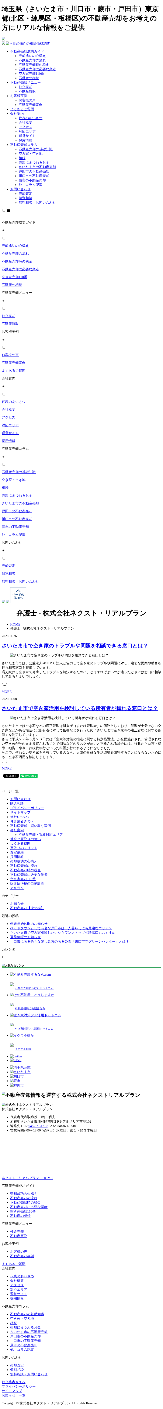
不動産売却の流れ (32, 60)
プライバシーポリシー (27, 808)
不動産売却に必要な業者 (37, 69)
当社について (20, 817)
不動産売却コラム (23, 144)
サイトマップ (20, 812)
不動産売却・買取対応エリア (41, 834)
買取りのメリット (23, 848)
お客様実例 (18, 96)
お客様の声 (27, 100)
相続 (22, 158)
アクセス (25, 127)
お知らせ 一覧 (13, 1395)
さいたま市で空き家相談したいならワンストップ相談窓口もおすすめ (62, 932)
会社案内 (17, 113)
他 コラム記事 (30, 184)
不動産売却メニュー (25, 82)
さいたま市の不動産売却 (37, 167)
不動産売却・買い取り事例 (30, 825)
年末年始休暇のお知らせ (29, 924)
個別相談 (25, 198)
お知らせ (17, 903)
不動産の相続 (29, 78)
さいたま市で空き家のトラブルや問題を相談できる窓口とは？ (75, 645)
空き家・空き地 (30, 153)
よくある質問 (20, 843)
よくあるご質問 (22, 109)
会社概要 (25, 122)
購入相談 (17, 803)
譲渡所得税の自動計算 (27, 883)
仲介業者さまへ (22, 821)
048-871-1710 (38, 1126)
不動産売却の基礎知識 (36, 149)
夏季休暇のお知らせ (25, 937)
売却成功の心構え (32, 56)
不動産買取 (27, 91)
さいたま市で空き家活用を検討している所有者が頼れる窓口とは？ (80, 708)
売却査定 (25, 193)
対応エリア (27, 131)
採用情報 (25, 140)
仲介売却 (25, 87)
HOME (15, 624)
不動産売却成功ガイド (27, 51)
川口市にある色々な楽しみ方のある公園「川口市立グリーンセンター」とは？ (69, 941)
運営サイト (27, 136)
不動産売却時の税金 (34, 64)
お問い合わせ (20, 189)
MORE (7, 691)
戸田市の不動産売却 (34, 171)
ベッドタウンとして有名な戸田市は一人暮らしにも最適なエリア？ (61, 928)
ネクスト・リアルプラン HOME (27, 1178)
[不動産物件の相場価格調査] (26, 43)
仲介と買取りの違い (25, 839)
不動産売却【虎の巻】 (27, 908)
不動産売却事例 (30, 104)
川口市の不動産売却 (34, 176)
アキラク (17, 888)
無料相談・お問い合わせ (37, 202)
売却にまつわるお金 (34, 162)
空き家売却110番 (31, 73)
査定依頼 (17, 852)
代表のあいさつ (30, 118)
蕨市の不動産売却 (32, 180)
